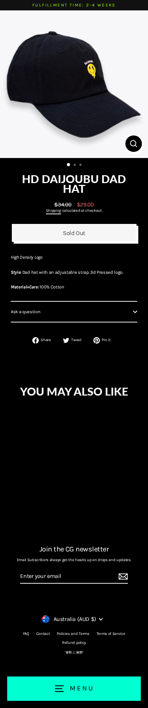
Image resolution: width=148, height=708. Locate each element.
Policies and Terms (73, 633)
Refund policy (74, 642)
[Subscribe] (122, 577)
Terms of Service (111, 633)
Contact (43, 633)
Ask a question (26, 311)
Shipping (53, 210)
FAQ (26, 633)
